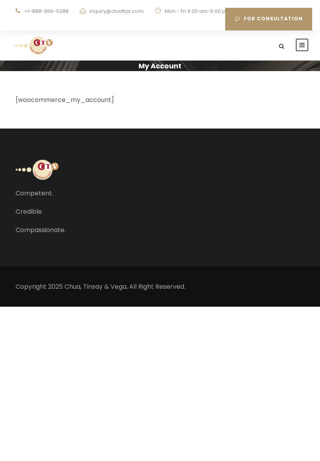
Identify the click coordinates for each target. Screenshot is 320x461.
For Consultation (273, 18)
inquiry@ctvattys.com (116, 11)
